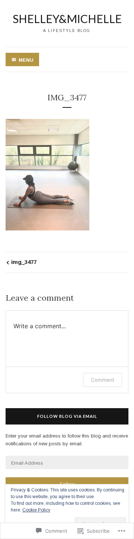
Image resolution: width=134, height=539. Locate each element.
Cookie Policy (36, 510)
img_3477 (23, 262)
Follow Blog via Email (67, 416)
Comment (102, 380)
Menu (26, 60)
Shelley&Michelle (67, 18)
